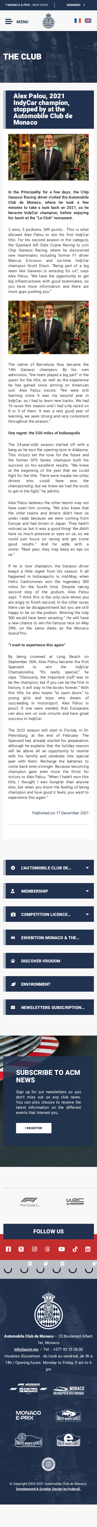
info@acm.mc (26, 1349)
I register (33, 1128)
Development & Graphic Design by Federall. (48, 1489)
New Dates (30, 5)
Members (75, 5)
